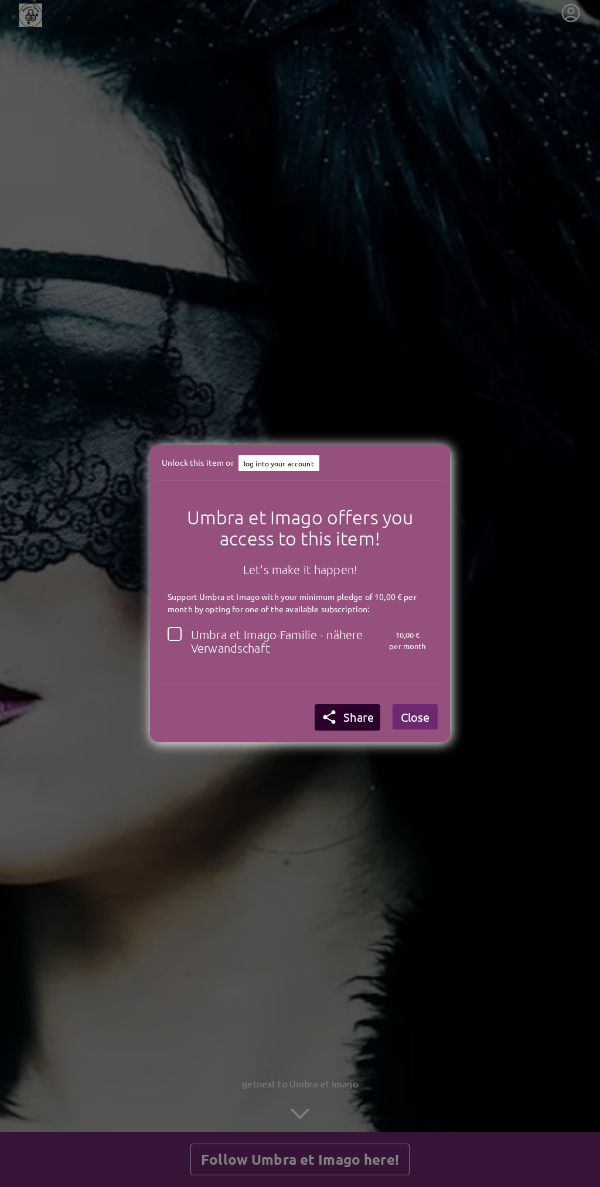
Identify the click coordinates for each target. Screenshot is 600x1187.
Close (415, 717)
